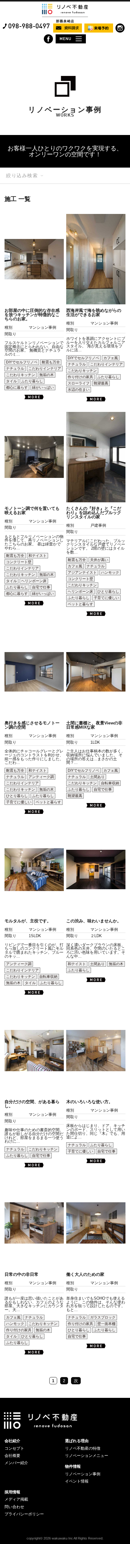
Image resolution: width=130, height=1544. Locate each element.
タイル (11, 381)
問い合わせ (14, 1507)
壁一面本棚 (106, 1324)
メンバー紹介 (16, 1463)
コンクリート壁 (18, 562)
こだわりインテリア (44, 368)
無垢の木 (46, 375)
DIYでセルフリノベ (21, 362)
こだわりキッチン (20, 375)
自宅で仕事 (41, 587)
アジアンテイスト (82, 572)
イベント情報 (77, 1481)
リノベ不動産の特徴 (82, 1448)
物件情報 (73, 1466)
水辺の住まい (78, 390)
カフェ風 (110, 358)
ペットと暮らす (80, 604)
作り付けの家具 (80, 377)
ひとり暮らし (108, 591)
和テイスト (37, 556)
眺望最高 (101, 383)
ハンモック (110, 572)
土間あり (97, 777)
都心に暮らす (17, 387)
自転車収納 (110, 783)
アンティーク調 (41, 777)
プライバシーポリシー (24, 1514)
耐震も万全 (51, 362)
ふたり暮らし (32, 381)
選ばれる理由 (77, 1441)
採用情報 (12, 1492)
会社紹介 (12, 1441)
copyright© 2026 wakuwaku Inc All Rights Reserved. (65, 1538)
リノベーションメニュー (86, 1456)
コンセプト (14, 1448)
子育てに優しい (106, 598)
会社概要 (12, 1456)
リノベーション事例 (82, 1474)
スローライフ (78, 383)
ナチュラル (15, 368)
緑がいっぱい (43, 387)
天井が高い (99, 560)
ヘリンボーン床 (34, 581)
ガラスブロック (102, 1317)
